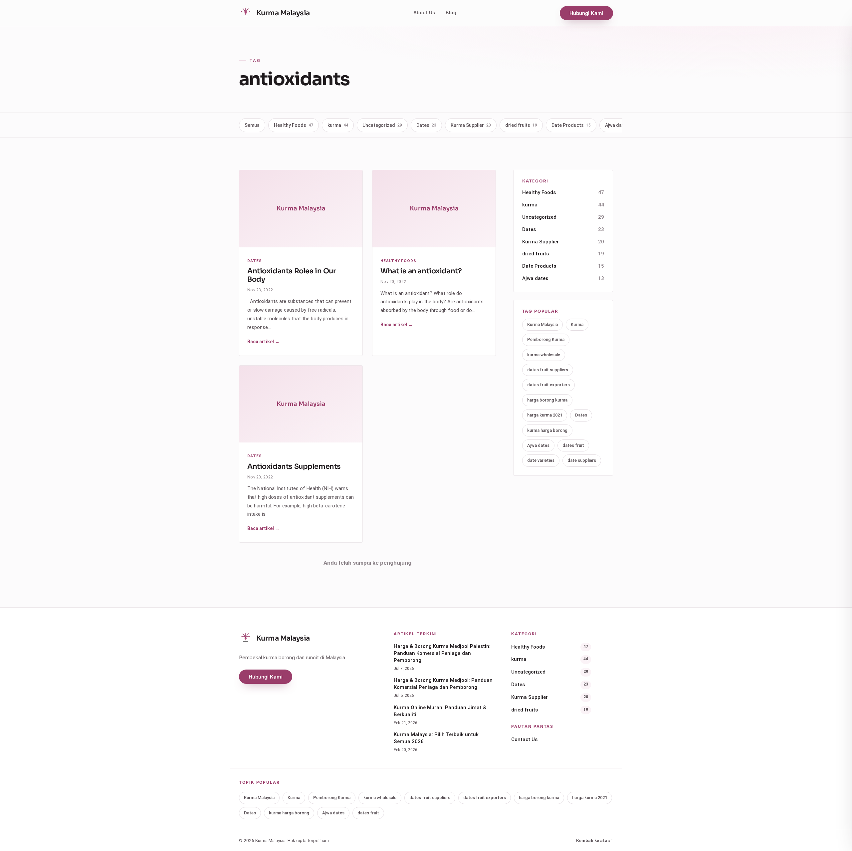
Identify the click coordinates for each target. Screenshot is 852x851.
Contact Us (524, 739)
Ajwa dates (620, 125)
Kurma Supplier (471, 125)
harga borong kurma (547, 400)
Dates (426, 125)
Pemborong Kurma (545, 339)
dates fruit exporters (548, 384)
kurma (337, 125)
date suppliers (581, 460)
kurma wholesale (543, 354)
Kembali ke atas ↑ (594, 840)
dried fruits (521, 125)
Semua (252, 125)
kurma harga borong (547, 430)
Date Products (571, 125)
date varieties (540, 460)
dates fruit (573, 445)
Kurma (577, 324)
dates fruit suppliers (547, 369)
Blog (451, 13)
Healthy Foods (293, 125)
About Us (424, 13)
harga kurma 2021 (544, 415)
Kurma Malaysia (542, 324)
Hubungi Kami (586, 13)
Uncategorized (382, 125)
